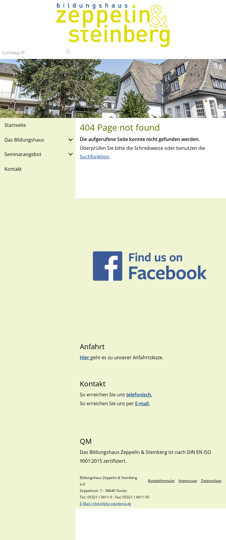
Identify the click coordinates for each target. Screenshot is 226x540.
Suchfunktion (94, 156)
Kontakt (13, 169)
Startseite (15, 125)
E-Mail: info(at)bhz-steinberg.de (105, 503)
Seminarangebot (22, 154)
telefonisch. (139, 394)
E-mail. (142, 403)
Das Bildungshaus (24, 140)
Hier (85, 357)
